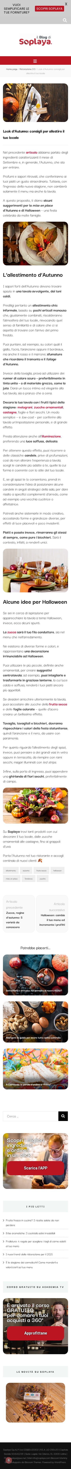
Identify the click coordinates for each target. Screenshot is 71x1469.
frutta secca (41, 870)
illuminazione (51, 436)
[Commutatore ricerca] (65, 20)
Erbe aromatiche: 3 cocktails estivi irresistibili (30, 1233)
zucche (43, 878)
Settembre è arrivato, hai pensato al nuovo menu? (34, 990)
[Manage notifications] (9, 1460)
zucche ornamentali (48, 407)
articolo (31, 152)
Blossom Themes (33, 1462)
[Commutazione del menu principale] (35, 61)
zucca (11, 631)
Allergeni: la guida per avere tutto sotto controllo (33, 1037)
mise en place (12, 878)
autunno (26, 870)
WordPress (60, 1462)
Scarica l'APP (35, 1168)
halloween (57, 870)
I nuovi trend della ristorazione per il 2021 (29, 1254)
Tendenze (29, 878)
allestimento (11, 870)
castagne (10, 412)
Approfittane (35, 1333)
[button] (6, 1403)
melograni (25, 407)
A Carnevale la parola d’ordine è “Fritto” (28, 1084)
